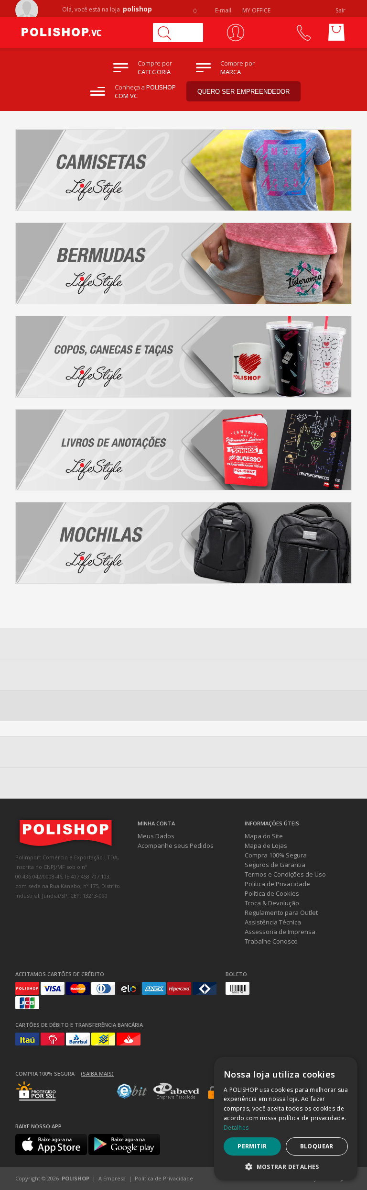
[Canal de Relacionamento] (303, 32)
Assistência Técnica (273, 922)
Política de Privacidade (277, 883)
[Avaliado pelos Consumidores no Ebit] (132, 1096)
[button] (286, 1166)
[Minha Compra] (336, 32)
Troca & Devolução (272, 903)
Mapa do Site (264, 836)
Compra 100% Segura (276, 855)
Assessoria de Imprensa (280, 931)
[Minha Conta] (235, 32)
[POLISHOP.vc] (79, 32)
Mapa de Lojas (266, 845)
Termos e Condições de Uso (285, 874)
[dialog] (285, 1118)
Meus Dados (156, 836)
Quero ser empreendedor (243, 91)
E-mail (222, 10)
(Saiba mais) (97, 1073)
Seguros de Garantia (275, 864)
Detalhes (236, 1127)
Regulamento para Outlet (281, 912)
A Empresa (112, 1178)
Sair (341, 10)
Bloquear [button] (317, 1146)
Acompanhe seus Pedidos (176, 845)
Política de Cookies (272, 893)
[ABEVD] (176, 1097)
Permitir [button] (252, 1146)
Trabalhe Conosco (271, 941)
